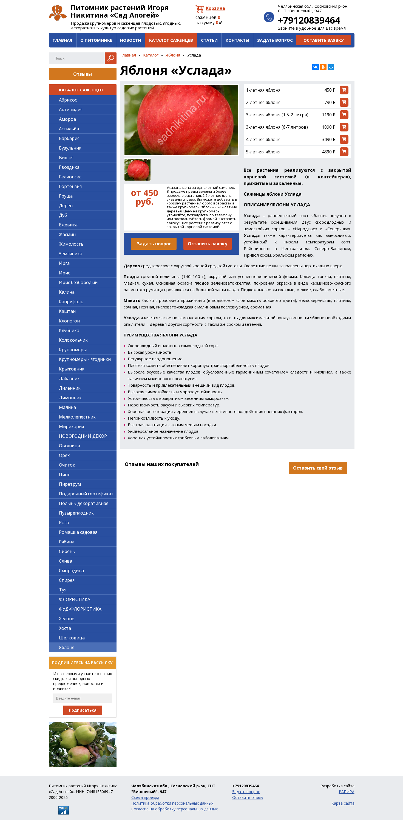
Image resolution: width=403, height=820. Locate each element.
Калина (67, 292)
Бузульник (70, 148)
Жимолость (71, 244)
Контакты (237, 40)
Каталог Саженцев (171, 40)
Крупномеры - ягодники (85, 359)
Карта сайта (342, 803)
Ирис (64, 273)
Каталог (150, 55)
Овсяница (69, 446)
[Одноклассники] (323, 67)
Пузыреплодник (76, 513)
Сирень (67, 551)
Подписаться (83, 710)
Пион (64, 474)
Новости (130, 40)
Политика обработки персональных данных (172, 803)
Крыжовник (71, 369)
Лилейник (70, 388)
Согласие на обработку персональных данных (174, 808)
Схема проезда (145, 797)
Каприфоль (71, 302)
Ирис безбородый (78, 282)
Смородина (71, 571)
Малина (67, 407)
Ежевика (68, 225)
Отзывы (82, 74)
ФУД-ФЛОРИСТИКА (80, 609)
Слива (65, 561)
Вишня (66, 158)
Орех (64, 455)
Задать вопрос (275, 40)
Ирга (64, 263)
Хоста (65, 628)
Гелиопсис (70, 177)
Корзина (215, 8)
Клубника (69, 330)
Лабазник (69, 378)
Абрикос (68, 100)
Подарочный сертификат (86, 494)
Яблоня (173, 55)
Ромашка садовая (78, 532)
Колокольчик (73, 340)
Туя (62, 590)
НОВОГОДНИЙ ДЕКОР (83, 436)
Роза (64, 522)
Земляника (70, 254)
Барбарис (69, 138)
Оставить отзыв (247, 797)
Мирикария (71, 426)
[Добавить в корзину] (344, 90)
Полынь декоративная (83, 503)
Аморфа (67, 119)
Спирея (67, 580)
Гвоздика (69, 167)
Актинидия (71, 109)
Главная (62, 40)
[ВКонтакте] (315, 67)
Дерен (66, 206)
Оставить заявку (323, 40)
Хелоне (66, 619)
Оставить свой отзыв (318, 468)
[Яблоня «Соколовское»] (83, 744)
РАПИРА (346, 791)
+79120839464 (309, 20)
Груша (66, 196)
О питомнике (96, 40)
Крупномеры (73, 350)
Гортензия (70, 186)
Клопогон (69, 321)
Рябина (66, 542)
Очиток (67, 465)
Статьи (209, 40)
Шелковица (72, 638)
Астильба (69, 129)
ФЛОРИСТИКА (74, 599)
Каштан (67, 311)
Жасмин (67, 234)
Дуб (63, 215)
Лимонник (70, 398)
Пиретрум (70, 484)
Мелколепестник (77, 417)
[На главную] (58, 13)
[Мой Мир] (331, 67)
